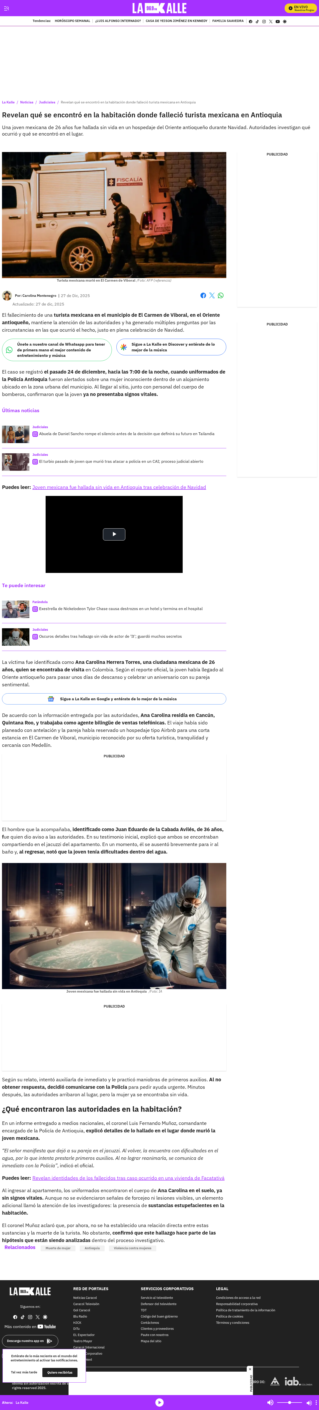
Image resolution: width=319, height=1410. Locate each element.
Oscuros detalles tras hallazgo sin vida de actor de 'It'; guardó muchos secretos (110, 636)
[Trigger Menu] (6, 8)
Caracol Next (82, 1359)
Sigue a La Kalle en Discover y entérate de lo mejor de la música (173, 347)
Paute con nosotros (154, 1335)
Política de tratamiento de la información (245, 1310)
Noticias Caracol (85, 1298)
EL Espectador (84, 1335)
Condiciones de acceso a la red (238, 1298)
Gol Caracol (81, 1310)
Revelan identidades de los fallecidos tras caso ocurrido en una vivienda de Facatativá (128, 1178)
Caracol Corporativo (87, 1353)
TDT (144, 1310)
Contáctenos (150, 1322)
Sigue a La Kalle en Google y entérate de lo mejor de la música (118, 698)
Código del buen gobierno (159, 1316)
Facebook (203, 298)
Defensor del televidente (158, 1304)
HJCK (77, 1322)
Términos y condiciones (232, 1322)
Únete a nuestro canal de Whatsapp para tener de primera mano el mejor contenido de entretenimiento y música (61, 350)
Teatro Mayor (82, 1341)
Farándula (40, 602)
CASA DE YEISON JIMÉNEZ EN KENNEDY (176, 21)
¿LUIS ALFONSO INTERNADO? (118, 21)
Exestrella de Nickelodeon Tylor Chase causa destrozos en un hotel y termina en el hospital (121, 608)
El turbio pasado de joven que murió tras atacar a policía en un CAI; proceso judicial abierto (121, 461)
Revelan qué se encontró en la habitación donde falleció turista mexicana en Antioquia (128, 102)
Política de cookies (229, 1316)
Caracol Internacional (89, 1347)
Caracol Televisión (86, 1304)
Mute (270, 1403)
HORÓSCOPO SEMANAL (72, 21)
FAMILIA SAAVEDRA (228, 21)
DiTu (76, 1329)
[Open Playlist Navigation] (316, 1402)
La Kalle (8, 102)
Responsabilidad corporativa (237, 1304)
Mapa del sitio (151, 1341)
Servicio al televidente (157, 1298)
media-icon (159, 1402)
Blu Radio (80, 1316)
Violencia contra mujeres (132, 1248)
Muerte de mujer (58, 1248)
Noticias (26, 102)
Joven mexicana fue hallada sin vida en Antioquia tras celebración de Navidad (119, 487)
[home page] (160, 8)
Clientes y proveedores (157, 1329)
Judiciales (47, 102)
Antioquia (92, 1248)
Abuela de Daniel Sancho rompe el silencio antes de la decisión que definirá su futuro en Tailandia (127, 433)
